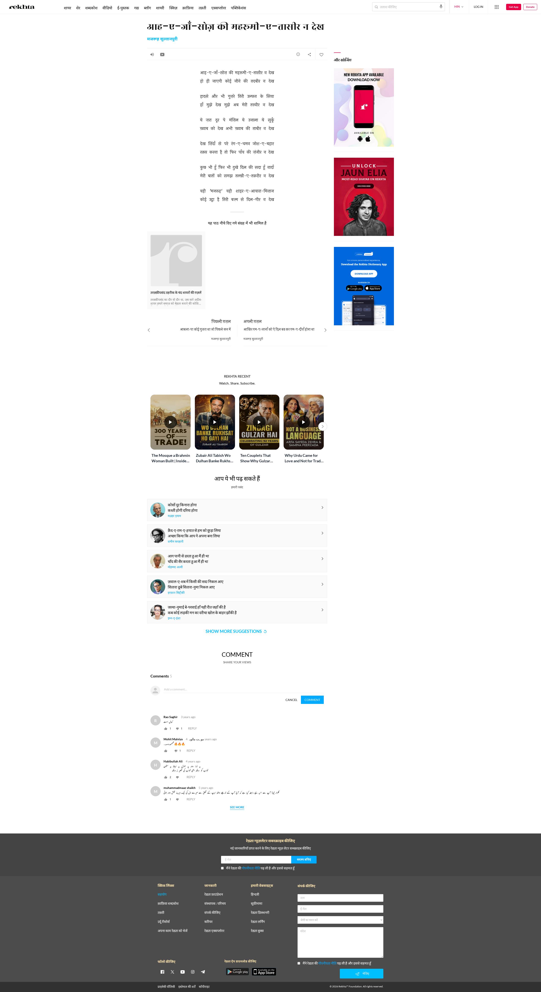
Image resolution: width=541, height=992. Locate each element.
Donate (530, 6)
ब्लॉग (147, 7)
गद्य (136, 7)
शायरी (160, 7)
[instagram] (192, 971)
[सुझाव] (298, 54)
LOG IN (478, 6)
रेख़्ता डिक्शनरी (260, 912)
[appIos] (264, 972)
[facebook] (162, 971)
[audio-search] (441, 6)
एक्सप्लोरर (218, 7)
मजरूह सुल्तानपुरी (162, 39)
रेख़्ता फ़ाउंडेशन (213, 894)
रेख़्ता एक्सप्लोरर (214, 931)
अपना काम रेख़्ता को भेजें (172, 931)
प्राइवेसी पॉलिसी (166, 986)
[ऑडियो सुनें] (152, 54)
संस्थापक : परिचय (215, 903)
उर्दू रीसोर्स (164, 922)
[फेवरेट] (321, 54)
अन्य (254, 7)
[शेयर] (309, 54)
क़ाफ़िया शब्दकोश (168, 903)
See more (237, 807)
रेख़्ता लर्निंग (258, 922)
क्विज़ (173, 7)
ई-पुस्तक (123, 7)
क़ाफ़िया (188, 7)
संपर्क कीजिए (212, 912)
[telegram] (202, 971)
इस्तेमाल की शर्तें (186, 986)
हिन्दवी (255, 894)
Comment (312, 700)
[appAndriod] (237, 972)
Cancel (291, 700)
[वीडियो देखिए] (162, 54)
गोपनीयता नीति (251, 868)
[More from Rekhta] (496, 7)
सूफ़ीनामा (256, 903)
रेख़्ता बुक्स (257, 931)
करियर (208, 922)
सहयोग (162, 894)
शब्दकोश (91, 7)
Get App (513, 6)
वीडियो (107, 7)
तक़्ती (202, 7)
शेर (78, 7)
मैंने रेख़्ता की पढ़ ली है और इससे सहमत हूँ (260, 868)
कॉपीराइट (204, 986)
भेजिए (365, 973)
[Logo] (22, 7)
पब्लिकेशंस (238, 7)
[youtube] (182, 971)
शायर (67, 7)
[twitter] (172, 971)
